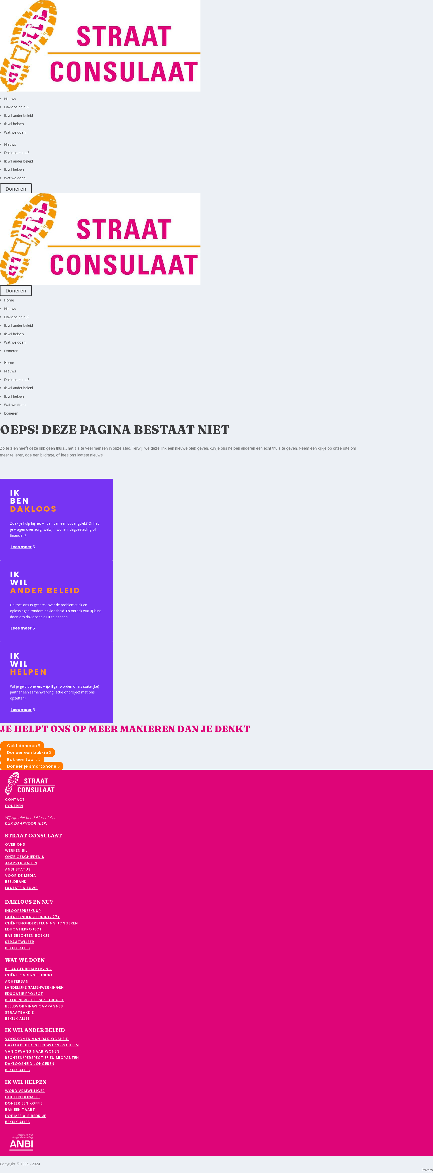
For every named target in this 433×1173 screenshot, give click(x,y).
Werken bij (16, 850)
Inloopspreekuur (23, 910)
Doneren (16, 188)
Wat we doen (15, 132)
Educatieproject (23, 929)
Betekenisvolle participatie (34, 999)
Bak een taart (22, 759)
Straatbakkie (19, 1012)
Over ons (15, 844)
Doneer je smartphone (31, 766)
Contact (15, 799)
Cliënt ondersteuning (28, 975)
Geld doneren (22, 746)
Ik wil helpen (14, 123)
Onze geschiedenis (24, 856)
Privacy (427, 1169)
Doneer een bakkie (27, 752)
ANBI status (18, 869)
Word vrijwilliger (25, 1090)
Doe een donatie (22, 1097)
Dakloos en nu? (16, 107)
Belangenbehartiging (28, 968)
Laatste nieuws (21, 887)
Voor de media (20, 875)
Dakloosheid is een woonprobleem (42, 1045)
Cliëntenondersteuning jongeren (41, 923)
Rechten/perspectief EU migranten (42, 1057)
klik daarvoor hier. (26, 823)
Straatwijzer (19, 941)
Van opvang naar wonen (32, 1051)
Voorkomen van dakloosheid (37, 1038)
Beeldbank (16, 881)
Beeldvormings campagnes (34, 1006)
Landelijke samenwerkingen (34, 987)
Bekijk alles (17, 948)
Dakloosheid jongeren (29, 1063)
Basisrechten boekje (27, 935)
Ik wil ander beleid (18, 115)
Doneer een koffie (24, 1103)
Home (9, 300)
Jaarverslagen (21, 863)
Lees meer (21, 547)
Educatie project (24, 993)
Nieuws (10, 98)
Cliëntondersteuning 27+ (32, 916)
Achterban (17, 981)
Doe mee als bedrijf (25, 1115)
